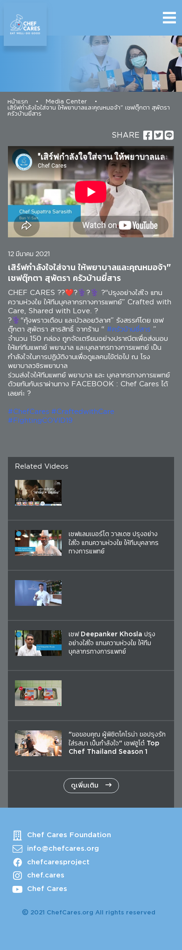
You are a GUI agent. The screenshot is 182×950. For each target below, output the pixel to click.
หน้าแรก (17, 101)
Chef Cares (47, 889)
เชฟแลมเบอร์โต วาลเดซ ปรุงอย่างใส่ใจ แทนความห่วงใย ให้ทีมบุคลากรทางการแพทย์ (114, 542)
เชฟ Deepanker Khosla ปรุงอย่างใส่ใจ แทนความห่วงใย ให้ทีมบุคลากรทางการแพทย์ (112, 643)
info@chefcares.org (63, 849)
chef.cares (45, 875)
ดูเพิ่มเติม (86, 785)
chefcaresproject (58, 862)
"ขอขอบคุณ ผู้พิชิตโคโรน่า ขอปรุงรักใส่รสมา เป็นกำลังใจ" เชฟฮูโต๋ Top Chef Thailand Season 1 (117, 743)
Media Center (66, 101)
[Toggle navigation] (169, 18)
